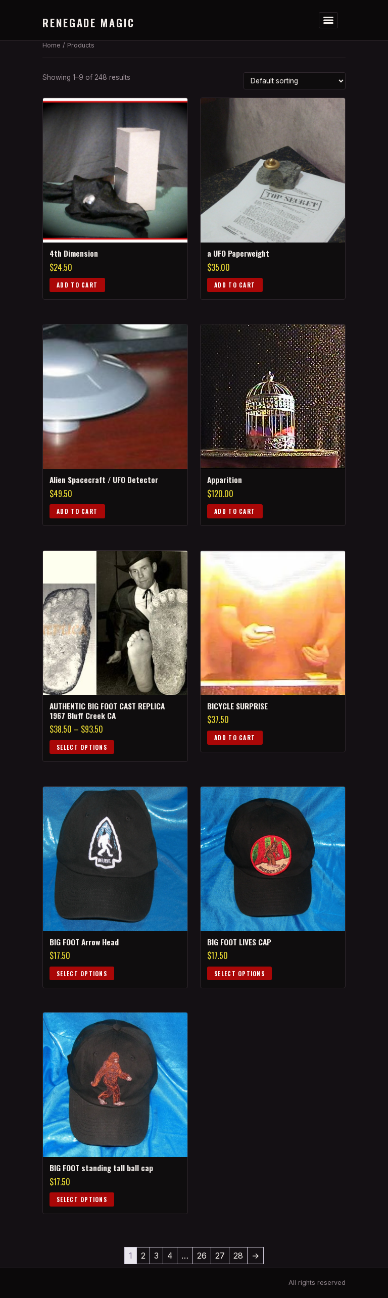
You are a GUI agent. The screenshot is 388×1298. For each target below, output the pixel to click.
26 (202, 1256)
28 (238, 1256)
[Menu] (328, 20)
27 (220, 1256)
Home (51, 45)
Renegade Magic (88, 22)
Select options (82, 747)
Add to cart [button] (77, 284)
